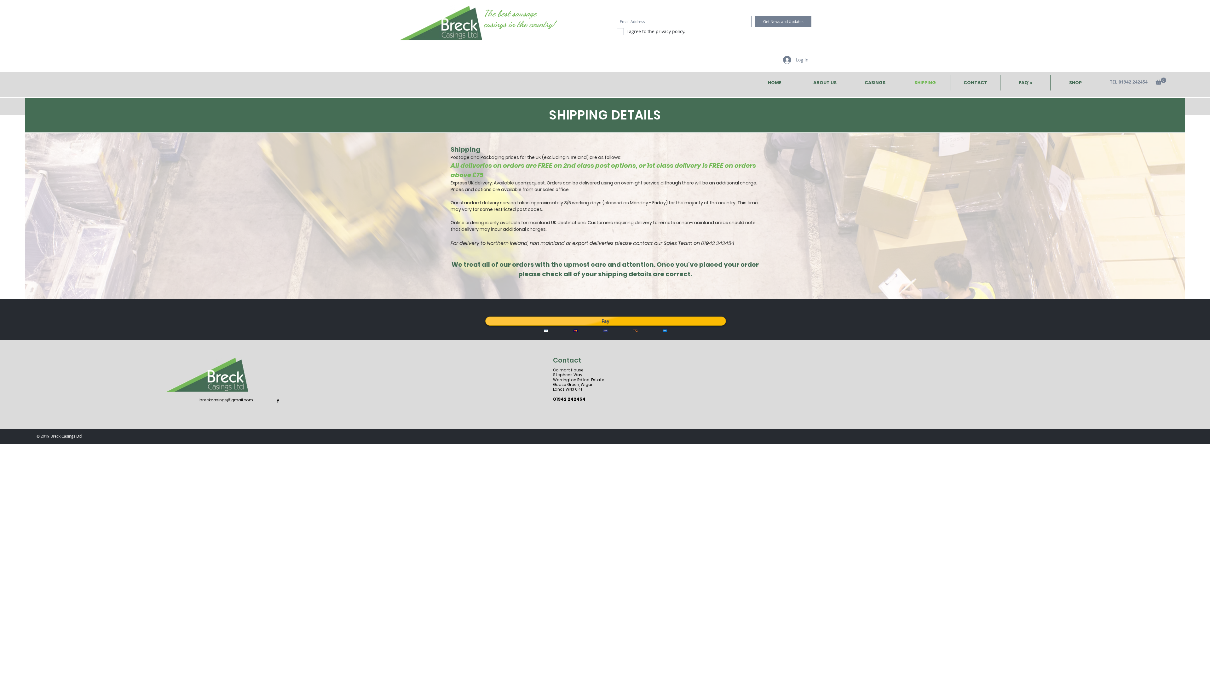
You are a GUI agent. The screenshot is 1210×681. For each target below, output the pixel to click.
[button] (1160, 81)
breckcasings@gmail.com (226, 400)
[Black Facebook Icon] (277, 400)
